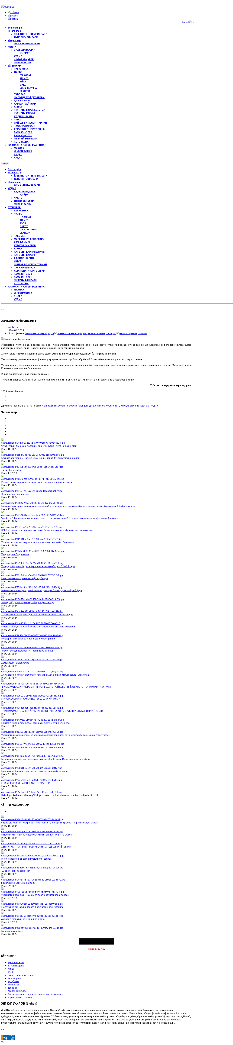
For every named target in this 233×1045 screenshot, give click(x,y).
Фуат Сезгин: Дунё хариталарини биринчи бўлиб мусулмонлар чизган (39, 445)
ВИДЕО (18, 296)
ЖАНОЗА (25, 232)
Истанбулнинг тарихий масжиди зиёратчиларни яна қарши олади (36, 482)
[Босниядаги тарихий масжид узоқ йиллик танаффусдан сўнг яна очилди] (32, 454)
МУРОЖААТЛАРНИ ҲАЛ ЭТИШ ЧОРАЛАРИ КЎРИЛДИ (30, 698)
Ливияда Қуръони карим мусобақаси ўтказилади (27, 602)
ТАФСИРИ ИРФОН (24, 267)
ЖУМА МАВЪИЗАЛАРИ (27, 185)
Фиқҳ (10, 971)
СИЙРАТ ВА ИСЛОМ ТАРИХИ (30, 264)
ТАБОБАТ (19, 235)
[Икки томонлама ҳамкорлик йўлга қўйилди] (32, 575)
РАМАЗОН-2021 (23, 277)
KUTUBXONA (21, 283)
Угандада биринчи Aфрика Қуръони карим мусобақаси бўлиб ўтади (38, 566)
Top (3, 1042)
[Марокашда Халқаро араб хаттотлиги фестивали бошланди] (31, 767)
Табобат (12, 987)
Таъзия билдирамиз (12, 469)
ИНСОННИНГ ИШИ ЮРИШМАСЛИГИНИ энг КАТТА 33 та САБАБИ (37, 834)
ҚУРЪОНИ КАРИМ (24, 254)
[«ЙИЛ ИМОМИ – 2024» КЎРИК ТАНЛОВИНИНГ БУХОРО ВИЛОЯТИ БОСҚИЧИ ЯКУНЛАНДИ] (32, 707)
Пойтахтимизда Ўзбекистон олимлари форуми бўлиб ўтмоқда (35, 722)
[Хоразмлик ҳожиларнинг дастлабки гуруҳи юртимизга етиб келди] (32, 611)
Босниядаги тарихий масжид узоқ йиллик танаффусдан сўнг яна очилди (40, 457)
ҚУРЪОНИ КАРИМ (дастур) (29, 251)
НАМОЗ (24, 220)
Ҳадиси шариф (16, 965)
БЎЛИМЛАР (14, 207)
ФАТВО (18, 213)
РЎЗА (23, 223)
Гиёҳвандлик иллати (12, 930)
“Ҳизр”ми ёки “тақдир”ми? (15, 870)
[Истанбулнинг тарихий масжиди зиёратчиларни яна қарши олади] (32, 478)
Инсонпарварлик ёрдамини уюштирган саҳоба (26, 858)
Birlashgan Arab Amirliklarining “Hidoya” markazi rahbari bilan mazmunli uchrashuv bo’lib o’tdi (49, 795)
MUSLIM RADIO (22, 204)
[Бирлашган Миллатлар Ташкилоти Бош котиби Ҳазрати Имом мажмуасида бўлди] (32, 755)
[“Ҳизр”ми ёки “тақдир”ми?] (32, 867)
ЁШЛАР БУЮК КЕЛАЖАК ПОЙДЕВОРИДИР (25, 783)
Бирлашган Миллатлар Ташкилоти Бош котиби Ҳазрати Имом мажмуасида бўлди (45, 759)
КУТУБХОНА (21, 210)
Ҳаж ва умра (14, 978)
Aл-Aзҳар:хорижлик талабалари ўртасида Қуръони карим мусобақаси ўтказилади (45, 674)
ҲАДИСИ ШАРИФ (24, 258)
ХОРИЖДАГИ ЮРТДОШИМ (29, 270)
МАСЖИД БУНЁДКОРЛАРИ (29, 239)
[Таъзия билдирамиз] (32, 466)
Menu (5, 163)
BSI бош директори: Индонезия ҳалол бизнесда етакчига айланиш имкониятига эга (46, 530)
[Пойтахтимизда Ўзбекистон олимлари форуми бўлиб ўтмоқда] (32, 719)
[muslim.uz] (8, 6)
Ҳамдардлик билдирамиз (15, 494)
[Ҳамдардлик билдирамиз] (31, 490)
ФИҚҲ (17, 261)
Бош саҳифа (14, 169)
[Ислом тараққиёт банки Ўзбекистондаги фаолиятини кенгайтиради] (32, 623)
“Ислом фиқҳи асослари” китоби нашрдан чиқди (27, 650)
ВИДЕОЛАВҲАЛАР (24, 191)
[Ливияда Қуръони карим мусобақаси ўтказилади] (32, 599)
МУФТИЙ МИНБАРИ (25, 280)
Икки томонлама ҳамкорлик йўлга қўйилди (24, 578)
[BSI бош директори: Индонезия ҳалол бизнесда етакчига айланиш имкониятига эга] (31, 527)
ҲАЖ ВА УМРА (28, 229)
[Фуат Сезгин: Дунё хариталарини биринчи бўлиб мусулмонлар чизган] (33, 442)
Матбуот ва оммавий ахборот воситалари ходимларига (32, 906)
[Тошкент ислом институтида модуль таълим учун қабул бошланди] (31, 539)
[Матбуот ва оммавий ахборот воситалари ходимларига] (32, 903)
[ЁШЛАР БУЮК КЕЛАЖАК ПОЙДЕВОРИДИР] (31, 779)
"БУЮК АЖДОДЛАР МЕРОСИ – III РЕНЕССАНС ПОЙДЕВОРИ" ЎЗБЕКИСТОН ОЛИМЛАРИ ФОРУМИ (56, 686)
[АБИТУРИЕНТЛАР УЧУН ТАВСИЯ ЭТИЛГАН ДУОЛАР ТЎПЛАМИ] (31, 843)
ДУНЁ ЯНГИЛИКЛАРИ (26, 178)
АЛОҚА (18, 248)
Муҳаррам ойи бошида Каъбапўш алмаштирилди (28, 638)
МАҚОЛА (19, 289)
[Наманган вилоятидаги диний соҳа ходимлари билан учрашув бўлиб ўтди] (31, 587)
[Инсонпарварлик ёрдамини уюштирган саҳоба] (32, 855)
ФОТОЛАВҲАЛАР (24, 201)
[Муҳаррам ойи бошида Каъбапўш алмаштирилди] (32, 635)
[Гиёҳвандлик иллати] (32, 927)
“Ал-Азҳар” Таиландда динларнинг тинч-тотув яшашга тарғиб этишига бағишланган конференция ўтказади (59, 518)
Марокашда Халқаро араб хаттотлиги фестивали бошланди (34, 771)
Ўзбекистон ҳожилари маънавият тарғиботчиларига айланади (35, 894)
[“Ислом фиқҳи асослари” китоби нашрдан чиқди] (32, 647)
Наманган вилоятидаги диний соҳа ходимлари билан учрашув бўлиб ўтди (41, 590)
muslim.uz (13, 327)
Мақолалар (14, 182)
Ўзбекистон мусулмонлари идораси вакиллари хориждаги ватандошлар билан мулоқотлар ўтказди (55, 734)
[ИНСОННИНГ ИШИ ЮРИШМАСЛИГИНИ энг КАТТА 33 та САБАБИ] (32, 831)
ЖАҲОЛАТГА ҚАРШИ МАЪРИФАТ (27, 286)
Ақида (11, 968)
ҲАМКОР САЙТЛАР (25, 245)
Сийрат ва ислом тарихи (21, 975)
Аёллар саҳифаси (17, 990)
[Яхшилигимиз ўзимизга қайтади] (33, 879)
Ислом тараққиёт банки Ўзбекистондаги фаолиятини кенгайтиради (38, 626)
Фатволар (13, 984)
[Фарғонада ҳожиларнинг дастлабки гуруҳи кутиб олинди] (32, 743)
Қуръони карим (16, 962)
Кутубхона (13, 981)
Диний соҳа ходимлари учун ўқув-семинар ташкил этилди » (125, 405)
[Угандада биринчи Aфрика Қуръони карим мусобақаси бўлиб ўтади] (32, 563)
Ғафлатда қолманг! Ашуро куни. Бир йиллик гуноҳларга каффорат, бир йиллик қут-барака (49, 822)
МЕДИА (12, 188)
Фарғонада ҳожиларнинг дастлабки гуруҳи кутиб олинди (32, 746)
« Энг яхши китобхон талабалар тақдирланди (67, 405)
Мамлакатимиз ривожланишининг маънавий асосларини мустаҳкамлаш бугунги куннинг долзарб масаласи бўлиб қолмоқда (68, 506)
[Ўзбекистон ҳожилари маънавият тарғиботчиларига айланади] (32, 891)
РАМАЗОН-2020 (23, 273)
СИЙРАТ (25, 194)
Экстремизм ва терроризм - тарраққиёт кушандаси (35, 994)
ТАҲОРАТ (26, 216)
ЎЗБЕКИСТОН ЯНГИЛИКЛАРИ (30, 175)
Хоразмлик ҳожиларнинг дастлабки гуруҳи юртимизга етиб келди (37, 614)
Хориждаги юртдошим (20, 997)
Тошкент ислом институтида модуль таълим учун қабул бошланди (37, 542)
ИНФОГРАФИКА (23, 292)
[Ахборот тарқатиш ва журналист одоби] (32, 915)
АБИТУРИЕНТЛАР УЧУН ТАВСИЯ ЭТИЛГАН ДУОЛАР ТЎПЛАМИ (36, 846)
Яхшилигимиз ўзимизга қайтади (18, 882)
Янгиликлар (14, 172)
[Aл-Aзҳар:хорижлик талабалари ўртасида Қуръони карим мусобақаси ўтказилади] (32, 671)
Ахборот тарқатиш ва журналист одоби (23, 918)
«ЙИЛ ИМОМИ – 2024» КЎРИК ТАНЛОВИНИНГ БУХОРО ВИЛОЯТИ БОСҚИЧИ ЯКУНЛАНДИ (52, 710)
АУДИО (18, 197)
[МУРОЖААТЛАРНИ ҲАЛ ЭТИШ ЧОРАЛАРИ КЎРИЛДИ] (32, 695)
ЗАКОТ (24, 226)
